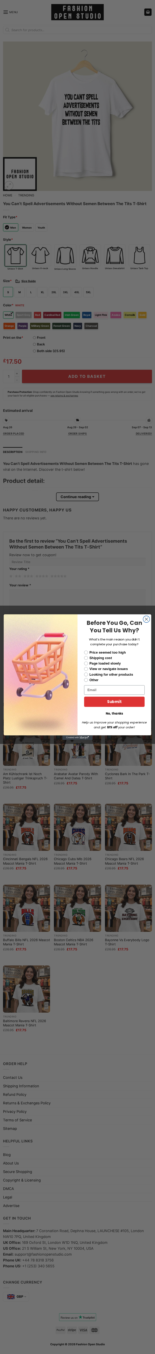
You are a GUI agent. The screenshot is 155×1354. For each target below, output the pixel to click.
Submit (114, 701)
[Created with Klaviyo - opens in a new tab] (77, 737)
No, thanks (114, 713)
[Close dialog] (146, 619)
